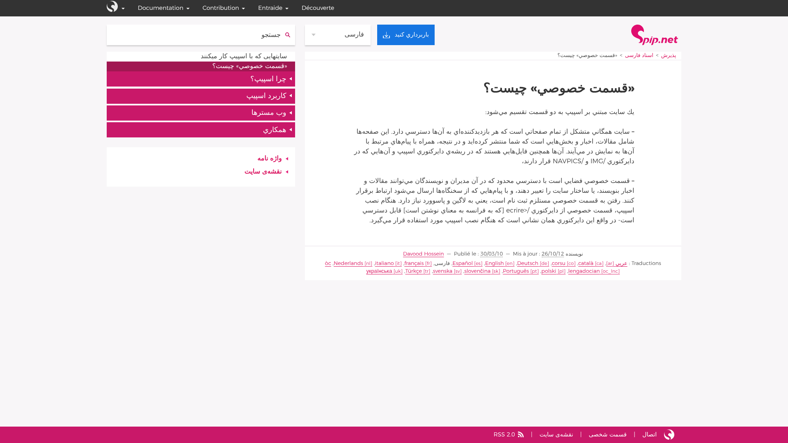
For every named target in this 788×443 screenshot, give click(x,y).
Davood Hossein (423, 254)
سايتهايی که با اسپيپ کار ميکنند (244, 56)
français (414, 263)
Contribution (220, 8)
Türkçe (413, 271)
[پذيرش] (654, 35)
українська (379, 271)
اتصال (649, 435)
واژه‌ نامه (269, 158)
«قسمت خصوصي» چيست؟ (249, 66)
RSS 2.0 (504, 435)
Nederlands (348, 263)
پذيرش (668, 55)
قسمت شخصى (608, 435)
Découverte (318, 8)
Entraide (270, 8)
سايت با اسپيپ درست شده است (669, 434)
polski (548, 271)
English (494, 263)
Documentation (160, 8)
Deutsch (527, 263)
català (585, 263)
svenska (442, 271)
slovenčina (477, 271)
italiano (384, 263)
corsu (558, 263)
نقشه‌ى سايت (263, 172)
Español (462, 263)
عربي (622, 263)
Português (516, 271)
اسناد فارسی (639, 55)
